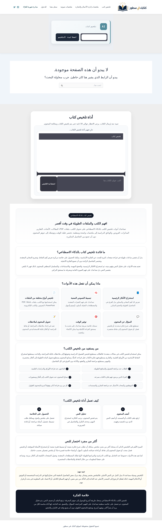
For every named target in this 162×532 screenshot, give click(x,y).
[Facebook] (18, 7)
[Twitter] (14, 7)
